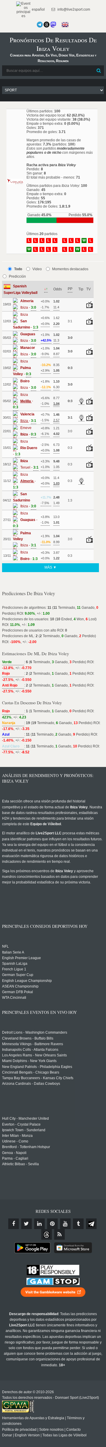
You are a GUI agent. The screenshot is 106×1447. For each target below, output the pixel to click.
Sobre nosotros (51, 1429)
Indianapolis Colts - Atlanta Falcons (30, 1050)
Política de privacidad (19, 1429)
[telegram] (91, 1223)
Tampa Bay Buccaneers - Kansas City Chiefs (37, 1078)
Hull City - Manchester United (25, 1118)
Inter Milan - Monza (17, 1136)
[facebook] (13, 1223)
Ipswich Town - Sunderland (23, 1130)
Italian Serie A (13, 952)
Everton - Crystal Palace (21, 1124)
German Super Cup (17, 975)
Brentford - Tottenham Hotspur (26, 1147)
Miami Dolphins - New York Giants (29, 1061)
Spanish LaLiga (14, 964)
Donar (7, 1435)
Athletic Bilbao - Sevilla (20, 1164)
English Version (27, 1435)
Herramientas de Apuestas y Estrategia (33, 1418)
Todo (18, 269)
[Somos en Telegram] (40, 24)
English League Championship (27, 981)
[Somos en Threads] (46, 24)
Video (37, 269)
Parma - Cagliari (15, 1158)
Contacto (73, 1429)
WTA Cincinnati (14, 998)
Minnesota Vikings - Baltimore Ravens (32, 1044)
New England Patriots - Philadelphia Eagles (37, 1067)
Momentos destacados (70, 269)
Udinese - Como (15, 1141)
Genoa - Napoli (14, 1153)
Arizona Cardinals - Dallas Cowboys (31, 1084)
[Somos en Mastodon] (53, 24)
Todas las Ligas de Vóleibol (64, 1435)
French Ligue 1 (14, 969)
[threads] (46, 1234)
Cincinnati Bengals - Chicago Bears (30, 1072)
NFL (5, 946)
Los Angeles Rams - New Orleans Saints (34, 1055)
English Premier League (21, 958)
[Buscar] (99, 71)
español (38, 9)
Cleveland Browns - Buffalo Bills (27, 1038)
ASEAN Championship (20, 986)
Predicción (17, 276)
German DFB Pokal (17, 992)
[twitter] (26, 1223)
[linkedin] (39, 1223)
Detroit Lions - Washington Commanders (34, 1032)
